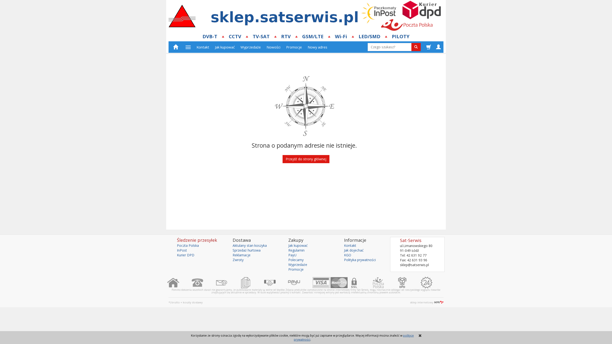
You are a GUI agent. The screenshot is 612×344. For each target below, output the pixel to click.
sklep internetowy (421, 302)
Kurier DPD (185, 255)
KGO (347, 255)
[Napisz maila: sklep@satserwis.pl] (228, 283)
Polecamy (296, 260)
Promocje (294, 47)
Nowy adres (317, 47)
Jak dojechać (354, 250)
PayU (292, 255)
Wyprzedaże (250, 47)
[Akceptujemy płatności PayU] (300, 283)
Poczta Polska (188, 245)
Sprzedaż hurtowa (247, 250)
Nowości (273, 47)
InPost (182, 250)
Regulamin (296, 250)
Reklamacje (242, 255)
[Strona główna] (179, 283)
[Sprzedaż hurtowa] (276, 283)
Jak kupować (225, 47)
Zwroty (238, 260)
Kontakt (203, 47)
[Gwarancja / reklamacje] (433, 283)
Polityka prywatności (360, 260)
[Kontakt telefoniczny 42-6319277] (203, 283)
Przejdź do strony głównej (306, 159)
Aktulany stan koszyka (250, 245)
